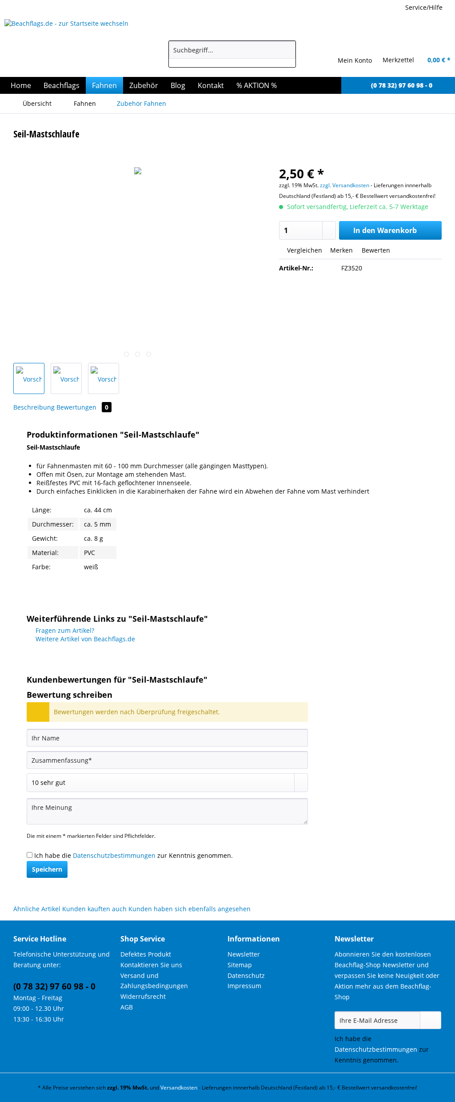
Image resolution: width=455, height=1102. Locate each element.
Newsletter (244, 954)
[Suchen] (287, 50)
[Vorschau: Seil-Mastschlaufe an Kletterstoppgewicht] (103, 378)
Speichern (47, 869)
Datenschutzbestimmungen (114, 855)
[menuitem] (232, 54)
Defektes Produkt (145, 954)
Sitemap (240, 965)
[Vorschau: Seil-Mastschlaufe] (28, 378)
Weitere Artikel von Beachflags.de (84, 639)
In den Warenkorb (385, 230)
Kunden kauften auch (94, 909)
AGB (126, 1007)
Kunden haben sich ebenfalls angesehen (189, 909)
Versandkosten (178, 1087)
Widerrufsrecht (143, 996)
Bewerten (375, 250)
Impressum (244, 985)
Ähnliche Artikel (36, 909)
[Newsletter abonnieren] (430, 1020)
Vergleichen (303, 250)
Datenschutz (246, 975)
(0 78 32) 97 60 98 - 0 (54, 986)
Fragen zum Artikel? (64, 630)
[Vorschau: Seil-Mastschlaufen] (66, 378)
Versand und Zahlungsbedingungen (154, 980)
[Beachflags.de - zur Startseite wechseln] (70, 45)
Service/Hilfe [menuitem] (423, 7)
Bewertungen (82, 407)
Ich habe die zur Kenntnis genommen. (133, 855)
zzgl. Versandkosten (344, 185)
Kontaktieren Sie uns (151, 965)
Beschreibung (34, 407)
